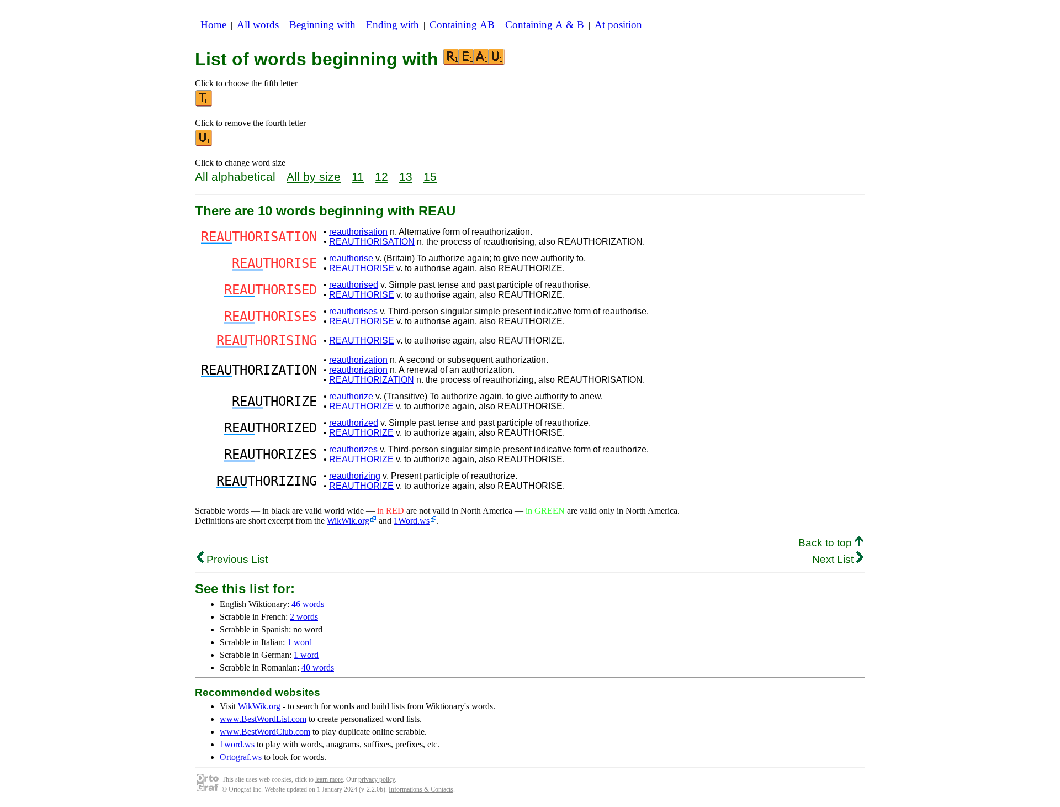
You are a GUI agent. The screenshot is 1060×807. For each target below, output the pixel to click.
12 (381, 176)
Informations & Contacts (421, 789)
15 (430, 176)
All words (258, 24)
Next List (834, 559)
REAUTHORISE (361, 268)
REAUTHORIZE (361, 406)
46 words (308, 604)
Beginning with (322, 24)
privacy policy (376, 779)
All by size (314, 176)
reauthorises (353, 311)
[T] (204, 104)
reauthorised (353, 284)
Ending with (392, 24)
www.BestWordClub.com (265, 731)
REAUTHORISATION (372, 241)
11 (358, 176)
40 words (317, 667)
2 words (304, 616)
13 (405, 176)
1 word (299, 642)
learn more (329, 779)
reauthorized (353, 423)
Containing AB (462, 24)
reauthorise (351, 258)
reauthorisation (358, 231)
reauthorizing (354, 476)
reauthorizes (353, 449)
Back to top (826, 542)
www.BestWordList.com (263, 719)
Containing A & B (544, 24)
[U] (204, 144)
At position (618, 24)
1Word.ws (412, 520)
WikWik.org (348, 520)
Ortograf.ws (241, 757)
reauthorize (351, 396)
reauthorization (358, 360)
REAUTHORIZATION (371, 379)
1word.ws (237, 744)
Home (213, 24)
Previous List (236, 559)
